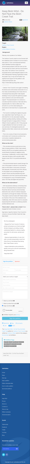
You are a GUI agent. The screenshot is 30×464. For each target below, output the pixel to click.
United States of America (8, 49)
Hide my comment (8, 300)
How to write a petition (7, 386)
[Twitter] (3, 454)
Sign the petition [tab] (8, 261)
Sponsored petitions (7, 388)
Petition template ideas (7, 383)
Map (12, 323)
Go (17, 448)
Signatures (25, 19)
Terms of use (5, 409)
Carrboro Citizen (8, 21)
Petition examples (6, 412)
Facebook (4, 427)
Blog (3, 435)
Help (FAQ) (4, 398)
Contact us (4, 406)
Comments (19, 323)
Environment (5, 335)
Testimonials (5, 424)
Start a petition (5, 380)
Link (5, 325)
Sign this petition (15, 318)
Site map (4, 378)
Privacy (4, 401)
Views (12, 325)
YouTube (4, 432)
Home (3, 372)
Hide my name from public (10, 303)
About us (4, 403)
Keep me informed (8, 306)
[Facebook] (6, 454)
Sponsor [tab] (17, 261)
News (3, 375)
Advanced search (6, 414)
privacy (18, 314)
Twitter (3, 429)
